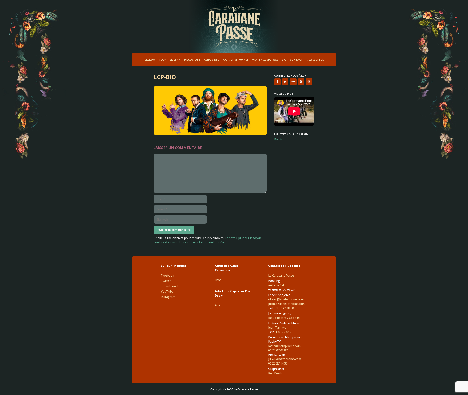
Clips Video (212, 59)
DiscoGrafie (192, 59)
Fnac (218, 280)
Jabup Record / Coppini (284, 318)
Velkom (150, 59)
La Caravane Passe (281, 276)
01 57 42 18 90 (284, 308)
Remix (278, 139)
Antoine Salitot (278, 285)
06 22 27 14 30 (278, 363)
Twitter (166, 281)
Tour (162, 59)
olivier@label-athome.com (286, 299)
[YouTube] (301, 81)
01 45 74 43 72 (283, 332)
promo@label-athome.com (286, 304)
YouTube (167, 291)
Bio (284, 59)
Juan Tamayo (277, 327)
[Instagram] (309, 81)
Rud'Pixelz (275, 373)
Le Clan (175, 59)
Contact (296, 59)
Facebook (167, 276)
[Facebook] (277, 81)
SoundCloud (169, 286)
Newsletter (315, 59)
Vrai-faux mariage (265, 59)
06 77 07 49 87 (278, 350)
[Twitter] (285, 81)
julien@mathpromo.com (284, 359)
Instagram (168, 297)
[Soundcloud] (293, 81)
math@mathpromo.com (284, 346)
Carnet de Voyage (236, 59)
